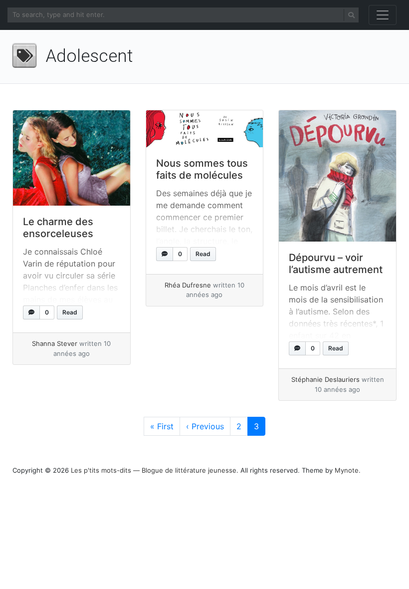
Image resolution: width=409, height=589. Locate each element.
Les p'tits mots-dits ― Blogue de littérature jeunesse (153, 470)
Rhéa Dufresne (188, 285)
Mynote (347, 470)
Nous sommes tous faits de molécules (202, 169)
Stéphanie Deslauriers (325, 379)
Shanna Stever (54, 343)
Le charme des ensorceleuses (58, 228)
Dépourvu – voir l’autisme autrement (336, 264)
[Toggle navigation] (383, 15)
